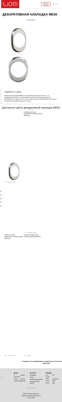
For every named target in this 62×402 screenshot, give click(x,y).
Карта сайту (31, 397)
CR (53, 375)
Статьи (16, 379)
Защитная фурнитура (36, 379)
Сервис (22, 375)
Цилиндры (33, 375)
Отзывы (22, 379)
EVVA (47, 381)
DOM (47, 379)
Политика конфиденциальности (31, 395)
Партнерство (18, 381)
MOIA (53, 381)
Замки (32, 377)
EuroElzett (55, 379)
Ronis (47, 383)
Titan (53, 383)
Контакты (23, 381)
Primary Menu (60, 4)
